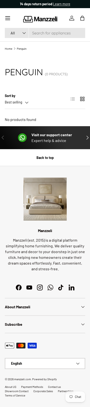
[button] (82, 18)
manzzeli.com (22, 379)
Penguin (21, 48)
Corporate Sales (43, 391)
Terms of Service (15, 395)
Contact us (54, 386)
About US (10, 386)
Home (8, 48)
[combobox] (45, 33)
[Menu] (7, 18)
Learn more (61, 4)
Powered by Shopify (44, 379)
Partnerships (65, 391)
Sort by (10, 96)
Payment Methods (32, 386)
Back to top (45, 158)
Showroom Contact (17, 391)
